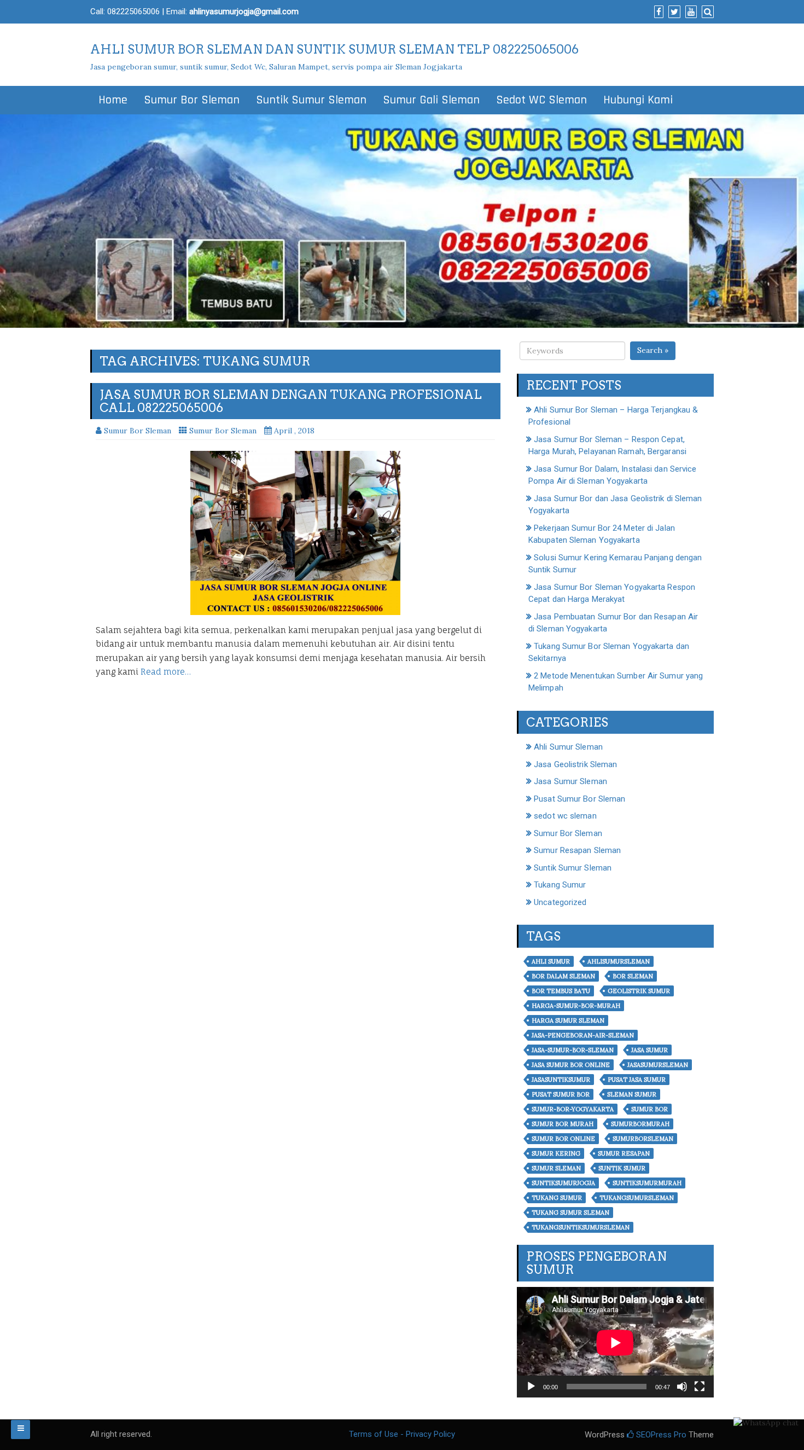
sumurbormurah (640, 1124)
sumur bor (649, 1109)
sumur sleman (556, 1168)
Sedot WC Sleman (541, 100)
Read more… (166, 671)
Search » (652, 350)
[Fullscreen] (699, 1386)
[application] (615, 1342)
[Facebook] (657, 12)
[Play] (531, 1386)
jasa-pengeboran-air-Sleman (583, 1035)
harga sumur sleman (568, 1020)
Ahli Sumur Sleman (568, 747)
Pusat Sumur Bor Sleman (579, 799)
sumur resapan (624, 1153)
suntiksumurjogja (563, 1183)
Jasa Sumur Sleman (570, 781)
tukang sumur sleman (570, 1212)
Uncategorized (560, 902)
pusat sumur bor (561, 1094)
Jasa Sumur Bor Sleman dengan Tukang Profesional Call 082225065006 (291, 401)
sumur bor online (563, 1138)
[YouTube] (690, 12)
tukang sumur (557, 1198)
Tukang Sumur (560, 885)
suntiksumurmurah (647, 1183)
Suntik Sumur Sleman (311, 100)
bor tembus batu (561, 991)
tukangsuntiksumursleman (581, 1227)
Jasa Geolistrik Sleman (575, 764)
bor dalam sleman (563, 976)
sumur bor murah (562, 1124)
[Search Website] (706, 12)
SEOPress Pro (660, 1435)
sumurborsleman (643, 1138)
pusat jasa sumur (637, 1079)
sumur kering (556, 1153)
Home (112, 100)
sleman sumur (631, 1094)
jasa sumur (649, 1050)
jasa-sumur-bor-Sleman (573, 1050)
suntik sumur (621, 1168)
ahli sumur (551, 961)
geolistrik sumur (639, 991)
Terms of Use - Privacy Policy (402, 1434)
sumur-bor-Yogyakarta (573, 1109)
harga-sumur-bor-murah (576, 1006)
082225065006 (133, 11)
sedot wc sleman (565, 816)
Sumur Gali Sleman (431, 100)
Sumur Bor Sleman (192, 100)
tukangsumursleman (636, 1198)
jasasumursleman (657, 1065)
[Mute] (682, 1386)
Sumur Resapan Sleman (577, 850)
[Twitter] (673, 12)
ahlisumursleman (618, 961)
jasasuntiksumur (561, 1079)
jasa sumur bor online (571, 1065)
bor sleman (633, 976)
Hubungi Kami (638, 100)
